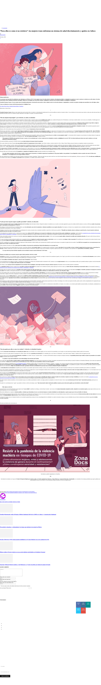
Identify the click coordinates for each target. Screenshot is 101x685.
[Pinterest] (10, 40)
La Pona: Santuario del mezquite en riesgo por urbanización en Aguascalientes (20, 491)
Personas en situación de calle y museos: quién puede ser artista (16, 638)
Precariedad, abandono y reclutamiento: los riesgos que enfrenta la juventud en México (21, 527)
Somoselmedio (2, 34)
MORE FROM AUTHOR (15, 501)
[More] (19, 40)
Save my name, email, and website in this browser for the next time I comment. (15, 585)
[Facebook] (2, 40)
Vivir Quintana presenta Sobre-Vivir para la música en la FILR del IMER (18, 642)
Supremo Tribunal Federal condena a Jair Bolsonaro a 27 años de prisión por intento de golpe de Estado (25, 564)
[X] (6, 40)
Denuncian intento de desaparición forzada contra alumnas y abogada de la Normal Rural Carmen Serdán (27, 636)
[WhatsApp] (14, 40)
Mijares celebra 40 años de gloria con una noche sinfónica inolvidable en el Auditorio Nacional (22, 552)
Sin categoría (4, 28)
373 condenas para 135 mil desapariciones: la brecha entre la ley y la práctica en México (22, 640)
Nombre (1, 664)
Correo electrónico (3, 669)
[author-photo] (3, 498)
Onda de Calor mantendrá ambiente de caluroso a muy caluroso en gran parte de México (20, 492)
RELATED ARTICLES (5, 501)
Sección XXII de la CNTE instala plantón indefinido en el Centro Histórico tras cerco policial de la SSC (24, 539)
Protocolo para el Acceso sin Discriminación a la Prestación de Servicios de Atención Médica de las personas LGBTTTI (71, 276)
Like (78, 602)
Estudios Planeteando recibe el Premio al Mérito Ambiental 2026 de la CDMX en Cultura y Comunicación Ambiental (28, 514)
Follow (83, 602)
